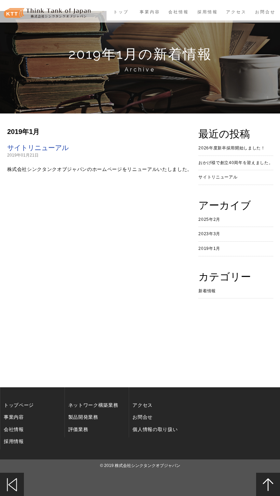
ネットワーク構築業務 (93, 405)
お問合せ (265, 12)
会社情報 (178, 12)
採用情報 (207, 12)
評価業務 (78, 429)
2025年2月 (209, 219)
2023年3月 (209, 233)
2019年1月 (209, 248)
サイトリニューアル (38, 147)
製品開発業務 (83, 417)
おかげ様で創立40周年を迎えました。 (235, 162)
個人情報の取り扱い (155, 429)
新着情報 (207, 291)
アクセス (236, 12)
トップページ (19, 405)
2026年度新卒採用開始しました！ (231, 148)
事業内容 (150, 12)
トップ (120, 12)
